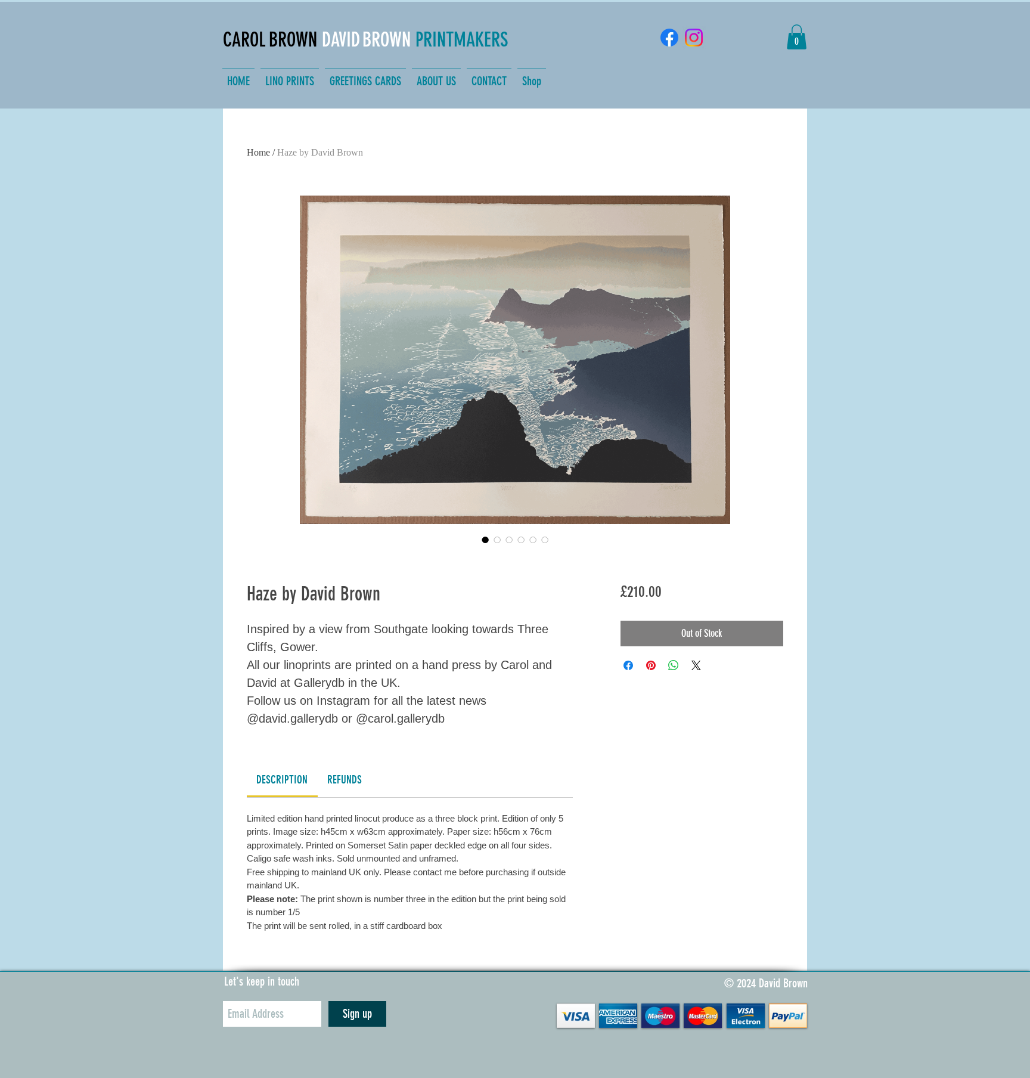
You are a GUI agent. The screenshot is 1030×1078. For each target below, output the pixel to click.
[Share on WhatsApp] (673, 665)
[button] (796, 36)
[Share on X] (696, 665)
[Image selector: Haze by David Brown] (485, 540)
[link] (282, 779)
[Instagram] (694, 37)
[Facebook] (669, 37)
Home (258, 152)
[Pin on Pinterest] (651, 665)
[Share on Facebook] (628, 665)
